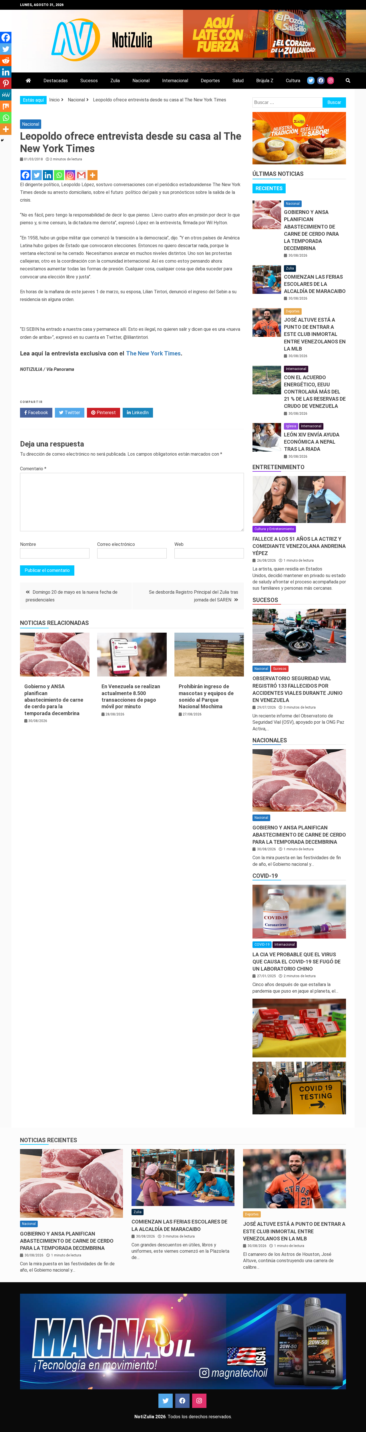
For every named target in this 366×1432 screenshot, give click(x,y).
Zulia (115, 80)
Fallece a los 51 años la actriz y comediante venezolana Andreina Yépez (299, 546)
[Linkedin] (48, 175)
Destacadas (55, 80)
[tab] (269, 188)
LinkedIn (140, 412)
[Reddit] (5, 60)
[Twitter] (37, 175)
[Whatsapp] (59, 175)
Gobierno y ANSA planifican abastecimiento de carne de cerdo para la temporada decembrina (53, 699)
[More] (92, 175)
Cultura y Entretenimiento (274, 529)
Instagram (199, 1401)
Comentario (33, 468)
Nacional (141, 80)
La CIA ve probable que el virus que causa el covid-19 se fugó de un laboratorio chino (296, 961)
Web (179, 544)
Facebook (37, 412)
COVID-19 (265, 875)
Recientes (269, 188)
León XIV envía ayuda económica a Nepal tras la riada (311, 442)
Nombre (28, 544)
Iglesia (291, 426)
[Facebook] (26, 175)
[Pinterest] (5, 83)
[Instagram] (70, 175)
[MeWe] (5, 95)
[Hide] (2, 140)
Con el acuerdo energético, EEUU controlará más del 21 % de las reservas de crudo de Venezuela (315, 391)
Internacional (175, 80)
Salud (238, 80)
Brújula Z (264, 80)
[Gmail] (81, 175)
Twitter (71, 412)
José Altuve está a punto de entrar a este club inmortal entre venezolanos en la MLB (315, 334)
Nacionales (269, 740)
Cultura (293, 80)
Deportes (210, 80)
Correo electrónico (116, 544)
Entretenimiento (278, 467)
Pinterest (106, 412)
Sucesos (89, 80)
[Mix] (5, 106)
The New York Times (153, 353)
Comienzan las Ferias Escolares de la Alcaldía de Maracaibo (315, 284)
